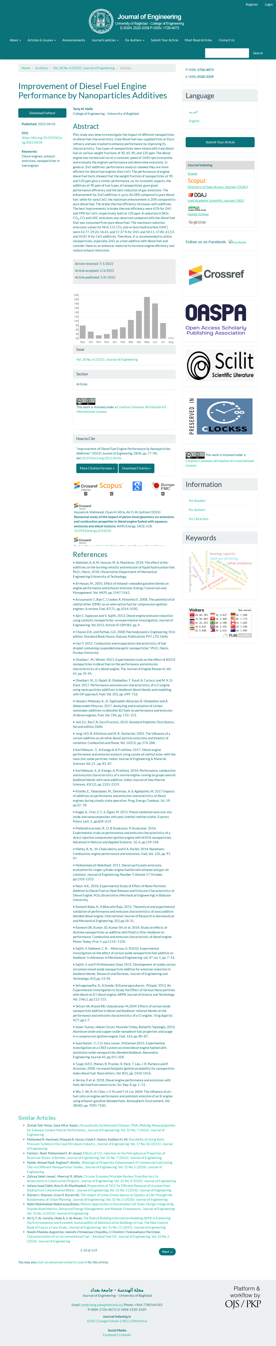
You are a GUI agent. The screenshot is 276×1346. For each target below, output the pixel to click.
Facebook (109, 1335)
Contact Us (227, 40)
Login (269, 4)
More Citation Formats (96, 468)
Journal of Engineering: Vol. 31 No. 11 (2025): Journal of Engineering (117, 1227)
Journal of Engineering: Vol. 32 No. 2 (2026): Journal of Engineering (120, 1199)
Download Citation (135, 468)
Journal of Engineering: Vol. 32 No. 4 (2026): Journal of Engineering (128, 1181)
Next (167, 1251)
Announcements (73, 40)
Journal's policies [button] (104, 40)
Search (258, 53)
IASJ (125, 1321)
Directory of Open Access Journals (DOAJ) (218, 187)
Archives (41, 68)
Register (252, 4)
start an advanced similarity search (62, 1262)
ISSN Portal (139, 1321)
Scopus (193, 173)
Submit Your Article (164, 40)
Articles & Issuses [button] (41, 40)
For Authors (197, 510)
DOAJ (91, 1321)
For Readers (197, 501)
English (194, 121)
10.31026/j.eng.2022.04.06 (101, 458)
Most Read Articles (198, 40)
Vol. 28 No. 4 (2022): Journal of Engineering (84, 68)
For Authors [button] (133, 40)
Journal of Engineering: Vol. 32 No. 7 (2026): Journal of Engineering (114, 1158)
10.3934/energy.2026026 (92, 531)
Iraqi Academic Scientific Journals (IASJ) (216, 200)
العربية (193, 112)
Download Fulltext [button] (42, 113)
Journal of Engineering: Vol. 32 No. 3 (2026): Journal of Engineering (124, 1190)
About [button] (14, 40)
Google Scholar (198, 214)
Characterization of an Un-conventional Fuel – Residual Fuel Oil (72, 1236)
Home (26, 68)
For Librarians (199, 519)
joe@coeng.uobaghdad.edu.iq (101, 1305)
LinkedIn (125, 1335)
